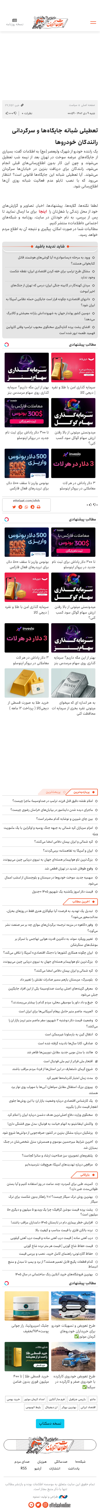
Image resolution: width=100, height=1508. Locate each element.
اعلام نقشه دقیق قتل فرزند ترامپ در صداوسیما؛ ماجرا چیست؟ (52, 801)
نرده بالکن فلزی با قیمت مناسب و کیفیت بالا (64, 1230)
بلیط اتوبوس (33, 1407)
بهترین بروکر (69, 1407)
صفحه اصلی (88, 105)
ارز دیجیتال (51, 1407)
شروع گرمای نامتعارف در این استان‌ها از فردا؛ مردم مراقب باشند (52, 1069)
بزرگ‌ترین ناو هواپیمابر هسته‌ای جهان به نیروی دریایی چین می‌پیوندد (48, 859)
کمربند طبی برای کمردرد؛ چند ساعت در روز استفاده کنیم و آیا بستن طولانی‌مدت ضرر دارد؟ (52, 1186)
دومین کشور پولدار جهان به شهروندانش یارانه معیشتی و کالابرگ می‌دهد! (51, 316)
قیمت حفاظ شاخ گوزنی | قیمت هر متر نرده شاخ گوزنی (58, 1246)
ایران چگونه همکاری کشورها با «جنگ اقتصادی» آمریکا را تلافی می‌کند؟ (48, 952)
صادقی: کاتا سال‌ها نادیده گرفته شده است (65, 1043)
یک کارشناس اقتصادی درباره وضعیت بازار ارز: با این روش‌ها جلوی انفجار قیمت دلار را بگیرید (53, 1103)
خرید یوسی (13, 1399)
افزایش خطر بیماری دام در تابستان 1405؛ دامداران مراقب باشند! (52, 1222)
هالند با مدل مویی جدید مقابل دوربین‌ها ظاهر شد (60, 1052)
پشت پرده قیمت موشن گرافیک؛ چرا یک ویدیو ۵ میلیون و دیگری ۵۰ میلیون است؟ (52, 1212)
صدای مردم (22, 1461)
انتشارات (54, 1468)
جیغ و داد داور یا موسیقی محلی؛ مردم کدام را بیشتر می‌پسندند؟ (52, 1002)
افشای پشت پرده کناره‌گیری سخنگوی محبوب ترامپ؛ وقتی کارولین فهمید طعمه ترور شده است (50, 330)
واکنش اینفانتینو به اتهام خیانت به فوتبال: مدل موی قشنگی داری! (50, 1123)
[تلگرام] (31, 1505)
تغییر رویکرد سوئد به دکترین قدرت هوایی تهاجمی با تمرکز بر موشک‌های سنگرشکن (56, 942)
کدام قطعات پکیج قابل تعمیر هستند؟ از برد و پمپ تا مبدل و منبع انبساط (53, 1264)
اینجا (43, 211)
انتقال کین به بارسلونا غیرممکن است (69, 1034)
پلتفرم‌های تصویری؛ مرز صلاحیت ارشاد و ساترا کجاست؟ (57, 1155)
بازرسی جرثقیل (77, 1399)
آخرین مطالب (81, 901)
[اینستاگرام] (45, 1505)
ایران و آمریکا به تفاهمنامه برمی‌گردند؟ (68, 850)
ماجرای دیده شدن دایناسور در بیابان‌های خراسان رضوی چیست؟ (51, 810)
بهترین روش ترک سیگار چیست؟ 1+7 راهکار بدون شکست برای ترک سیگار (53, 1199)
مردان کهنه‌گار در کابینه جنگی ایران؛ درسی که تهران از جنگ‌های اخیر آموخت (53, 288)
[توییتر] (38, 1505)
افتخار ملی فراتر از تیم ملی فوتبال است (68, 1061)
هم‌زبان (42, 1461)
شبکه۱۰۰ (80, 1461)
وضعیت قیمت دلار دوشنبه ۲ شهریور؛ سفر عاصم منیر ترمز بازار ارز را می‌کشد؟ (53, 1023)
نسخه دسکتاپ (50, 1423)
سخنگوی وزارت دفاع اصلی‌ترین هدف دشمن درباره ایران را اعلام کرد (50, 1114)
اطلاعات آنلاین (50, 22)
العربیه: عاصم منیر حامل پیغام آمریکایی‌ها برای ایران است (56, 1011)
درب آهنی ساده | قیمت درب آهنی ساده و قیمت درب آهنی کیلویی (51, 1238)
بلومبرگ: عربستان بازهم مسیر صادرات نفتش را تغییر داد (56, 979)
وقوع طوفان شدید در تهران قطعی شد (69, 868)
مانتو (93, 1399)
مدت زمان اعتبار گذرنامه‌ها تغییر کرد (70, 1078)
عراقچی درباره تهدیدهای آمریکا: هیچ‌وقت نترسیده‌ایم (59, 1164)
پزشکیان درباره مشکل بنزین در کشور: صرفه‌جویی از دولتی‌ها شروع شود (47, 1132)
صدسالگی (60, 1461)
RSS (24, 1468)
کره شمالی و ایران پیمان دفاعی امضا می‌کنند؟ (63, 841)
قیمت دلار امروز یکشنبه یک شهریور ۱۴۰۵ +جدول (62, 891)
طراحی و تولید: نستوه (46, 1497)
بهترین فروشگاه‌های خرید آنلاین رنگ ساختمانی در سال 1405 (54, 1274)
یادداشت (74, 1468)
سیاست (73, 105)
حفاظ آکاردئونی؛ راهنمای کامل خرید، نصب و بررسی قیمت (56, 1253)
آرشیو (37, 1468)
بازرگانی (85, 1175)
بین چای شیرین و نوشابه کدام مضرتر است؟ (64, 819)
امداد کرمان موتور (34, 1399)
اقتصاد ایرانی (88, 1407)
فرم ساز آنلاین (57, 1399)
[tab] (84, 792)
